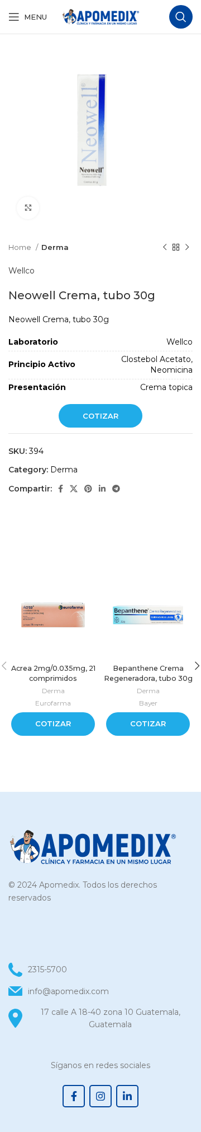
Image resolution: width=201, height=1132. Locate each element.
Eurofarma (53, 703)
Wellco (21, 271)
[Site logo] (100, 16)
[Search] (181, 17)
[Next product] (187, 247)
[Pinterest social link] (88, 488)
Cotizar (100, 415)
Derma (55, 247)
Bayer (148, 703)
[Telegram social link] (116, 488)
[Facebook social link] (60, 488)
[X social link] (73, 488)
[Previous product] (164, 247)
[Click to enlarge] (28, 208)
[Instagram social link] (100, 1096)
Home (20, 247)
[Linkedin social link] (102, 488)
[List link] (100, 991)
